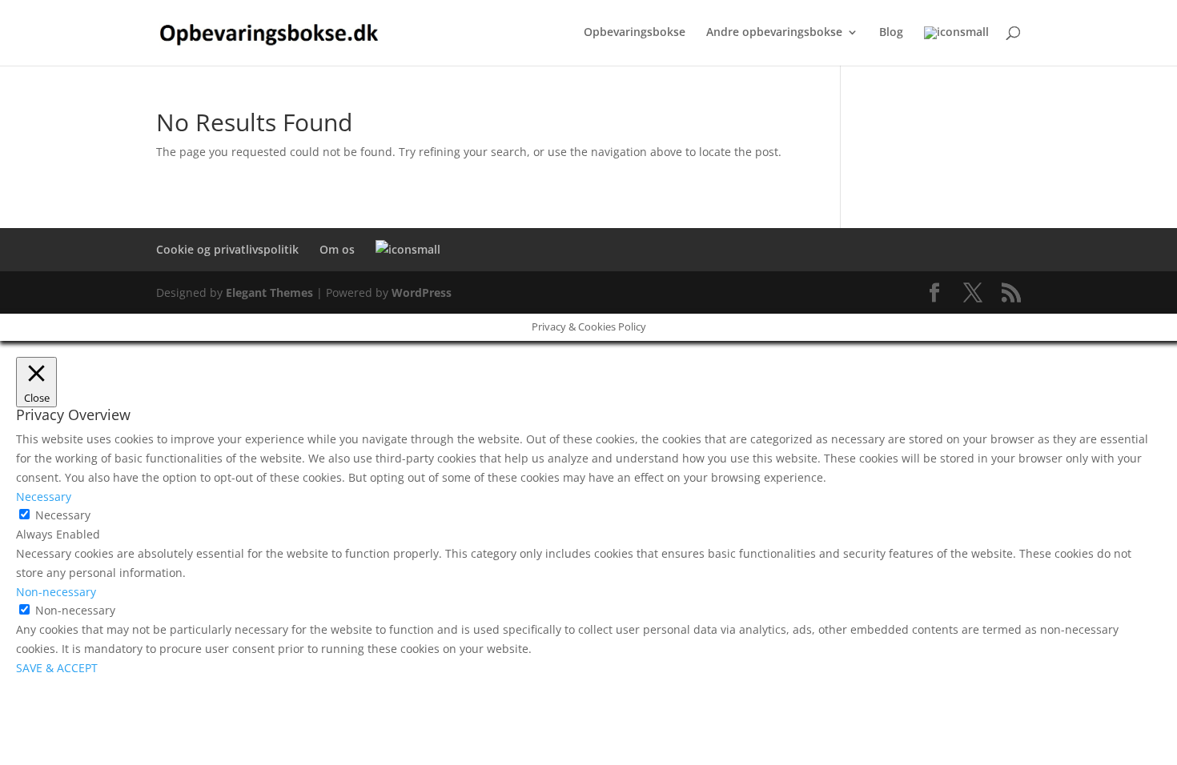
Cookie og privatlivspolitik (227, 249)
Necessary (62, 515)
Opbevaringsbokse (634, 32)
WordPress (422, 292)
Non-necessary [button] (56, 591)
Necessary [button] (43, 496)
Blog (891, 32)
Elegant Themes (269, 292)
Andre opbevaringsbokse (774, 32)
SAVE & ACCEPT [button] (57, 667)
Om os (337, 249)
